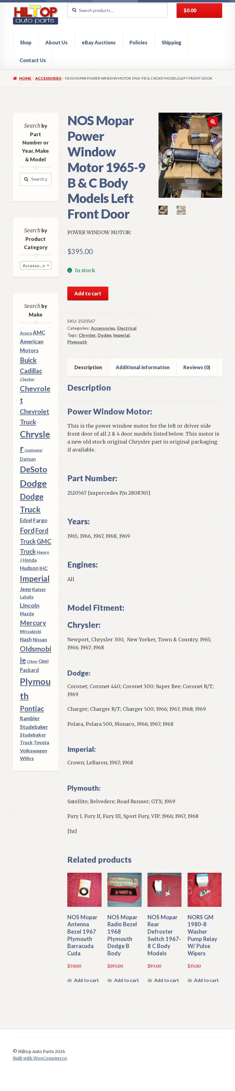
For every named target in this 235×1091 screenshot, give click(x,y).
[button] (213, 122)
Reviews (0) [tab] (196, 367)
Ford (27, 530)
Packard (29, 670)
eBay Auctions (99, 42)
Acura (26, 333)
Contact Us (33, 60)
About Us (56, 42)
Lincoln (29, 605)
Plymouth (77, 341)
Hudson (29, 568)
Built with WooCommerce (40, 1058)
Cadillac (31, 370)
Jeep (25, 589)
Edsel (26, 520)
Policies (138, 42)
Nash (26, 639)
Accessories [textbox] (34, 265)
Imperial (121, 335)
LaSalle (27, 596)
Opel (44, 661)
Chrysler (87, 335)
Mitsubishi (30, 631)
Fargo (40, 520)
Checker (27, 379)
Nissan (40, 639)
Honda (30, 560)
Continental (33, 450)
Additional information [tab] (143, 367)
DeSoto (33, 469)
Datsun (28, 459)
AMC (39, 332)
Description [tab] (88, 367)
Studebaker (34, 727)
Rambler (30, 718)
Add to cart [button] (86, 980)
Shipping (171, 42)
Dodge (104, 335)
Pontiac (32, 708)
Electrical (126, 328)
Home (25, 78)
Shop (26, 42)
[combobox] (35, 265)
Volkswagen (33, 750)
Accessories (48, 78)
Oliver (32, 661)
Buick (28, 360)
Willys (27, 758)
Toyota (41, 742)
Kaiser (39, 589)
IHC (43, 568)
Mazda (27, 613)
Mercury (33, 623)
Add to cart (87, 293)
